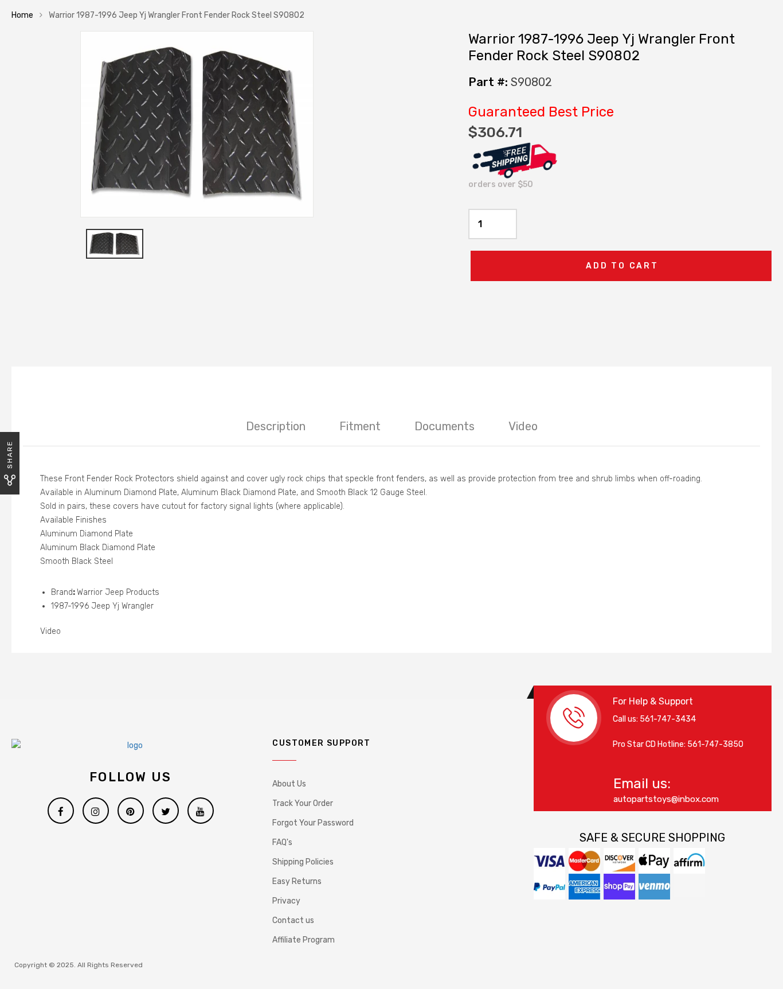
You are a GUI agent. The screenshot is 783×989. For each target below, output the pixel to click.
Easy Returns (297, 881)
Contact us (293, 920)
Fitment (360, 426)
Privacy (286, 901)
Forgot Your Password (313, 823)
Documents (444, 426)
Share (10, 455)
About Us (289, 784)
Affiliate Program (303, 940)
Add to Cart (622, 266)
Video (523, 426)
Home (22, 15)
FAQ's (282, 842)
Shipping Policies (303, 862)
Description (276, 426)
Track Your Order (302, 803)
